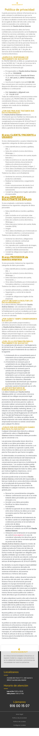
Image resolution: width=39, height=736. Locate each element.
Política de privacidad (19, 718)
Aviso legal (19, 714)
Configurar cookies (19, 725)
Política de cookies (19, 721)
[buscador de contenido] (36, 3)
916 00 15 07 (19, 705)
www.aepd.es (18, 535)
